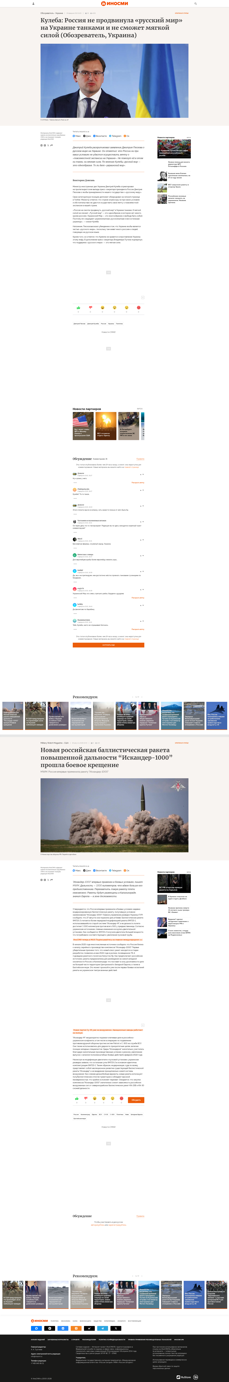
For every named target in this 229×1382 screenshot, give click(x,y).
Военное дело (85, 1321)
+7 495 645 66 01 (37, 1363)
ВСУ (100, 1114)
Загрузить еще (108, 645)
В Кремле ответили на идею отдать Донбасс (177, 898)
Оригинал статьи (181, 13)
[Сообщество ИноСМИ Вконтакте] (62, 1328)
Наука (75, 1321)
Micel (80, 539)
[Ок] (126, 136)
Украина (59, 13)
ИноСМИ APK (179, 1340)
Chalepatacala (83, 489)
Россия (103, 324)
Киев (127, 1114)
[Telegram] (115, 136)
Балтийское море (80, 1118)
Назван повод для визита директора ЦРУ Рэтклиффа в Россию (179, 164)
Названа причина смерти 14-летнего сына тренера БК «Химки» (178, 910)
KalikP (80, 570)
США (66, 743)
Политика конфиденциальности (112, 1340)
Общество (98, 1321)
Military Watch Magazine (51, 743)
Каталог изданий (38, 1340)
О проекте (75, 1340)
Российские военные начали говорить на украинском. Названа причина (177, 199)
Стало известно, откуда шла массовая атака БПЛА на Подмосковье (179, 933)
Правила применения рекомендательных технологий (149, 1340)
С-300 (112, 1114)
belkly (80, 604)
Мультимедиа (109, 1321)
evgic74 (81, 588)
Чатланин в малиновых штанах (92, 521)
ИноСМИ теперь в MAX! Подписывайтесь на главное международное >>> (107, 940)
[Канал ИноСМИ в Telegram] (102, 1328)
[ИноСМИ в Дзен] (49, 1328)
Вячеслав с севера (85, 554)
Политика (119, 324)
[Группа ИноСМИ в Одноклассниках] (76, 1328)
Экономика (65, 1321)
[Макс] (77, 136)
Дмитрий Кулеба (93, 324)
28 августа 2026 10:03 (79, 743)
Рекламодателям (89, 1340)
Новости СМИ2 (108, 332)
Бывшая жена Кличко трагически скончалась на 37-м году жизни (179, 175)
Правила (140, 459)
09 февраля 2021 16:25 (73, 13)
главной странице (131, 467)
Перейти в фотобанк (69, 854)
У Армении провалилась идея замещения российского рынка (173, 153)
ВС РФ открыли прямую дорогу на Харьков (170, 888)
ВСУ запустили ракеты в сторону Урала (178, 186)
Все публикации (134, 1321)
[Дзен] (87, 136)
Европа (94, 1114)
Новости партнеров (174, 137)
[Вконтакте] (100, 136)
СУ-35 (106, 1114)
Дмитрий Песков (79, 324)
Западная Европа (137, 1114)
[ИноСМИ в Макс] (36, 1328)
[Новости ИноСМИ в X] (115, 1328)
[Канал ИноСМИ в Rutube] (89, 1328)
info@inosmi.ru (36, 1356)
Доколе (81, 473)
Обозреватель (47, 13)
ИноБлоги (122, 1321)
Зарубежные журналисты (58, 1340)
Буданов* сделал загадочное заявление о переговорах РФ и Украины (178, 922)
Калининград (85, 1114)
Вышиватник (84, 620)
